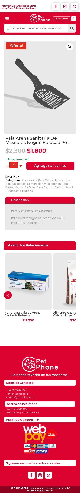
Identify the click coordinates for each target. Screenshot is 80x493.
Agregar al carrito (50, 166)
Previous (8, 295)
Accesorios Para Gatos (37, 180)
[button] (69, 46)
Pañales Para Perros (38, 187)
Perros (59, 187)
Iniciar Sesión (61, 19)
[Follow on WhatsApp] (74, 6)
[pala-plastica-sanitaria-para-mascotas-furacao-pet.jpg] (73, 22)
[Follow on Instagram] (65, 6)
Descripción (20, 200)
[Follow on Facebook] (56, 6)
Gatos (19, 187)
